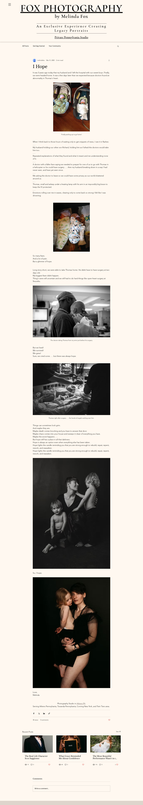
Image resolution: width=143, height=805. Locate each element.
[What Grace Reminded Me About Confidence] (71, 744)
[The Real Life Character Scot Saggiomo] (37, 743)
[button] (9, 4)
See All (118, 731)
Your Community (55, 46)
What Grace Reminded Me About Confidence (70, 757)
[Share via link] (49, 713)
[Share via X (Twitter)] (39, 713)
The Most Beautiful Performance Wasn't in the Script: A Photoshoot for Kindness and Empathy (105, 757)
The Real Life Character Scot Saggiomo (36, 757)
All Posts (25, 46)
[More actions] (109, 60)
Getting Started (39, 46)
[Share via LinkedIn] (44, 713)
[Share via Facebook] (34, 713)
